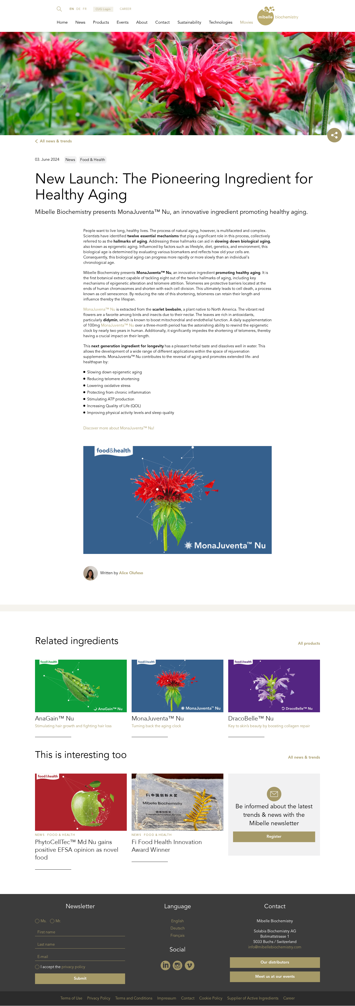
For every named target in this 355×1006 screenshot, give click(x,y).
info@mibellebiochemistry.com (274, 947)
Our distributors (275, 962)
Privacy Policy (98, 998)
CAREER (125, 9)
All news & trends (56, 141)
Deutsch (177, 928)
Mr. (58, 921)
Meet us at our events (275, 977)
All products (309, 644)
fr (84, 9)
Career (289, 998)
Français (177, 936)
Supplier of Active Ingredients (252, 998)
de (78, 9)
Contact (162, 23)
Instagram (177, 965)
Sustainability (189, 23)
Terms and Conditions (133, 998)
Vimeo (189, 965)
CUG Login (103, 9)
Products (101, 23)
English (177, 921)
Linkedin (165, 965)
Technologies (220, 23)
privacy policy (73, 967)
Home (62, 23)
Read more (81, 698)
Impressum (166, 998)
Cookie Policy (210, 998)
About (142, 23)
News (80, 23)
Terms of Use (71, 998)
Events (122, 23)
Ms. (44, 921)
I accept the (63, 967)
